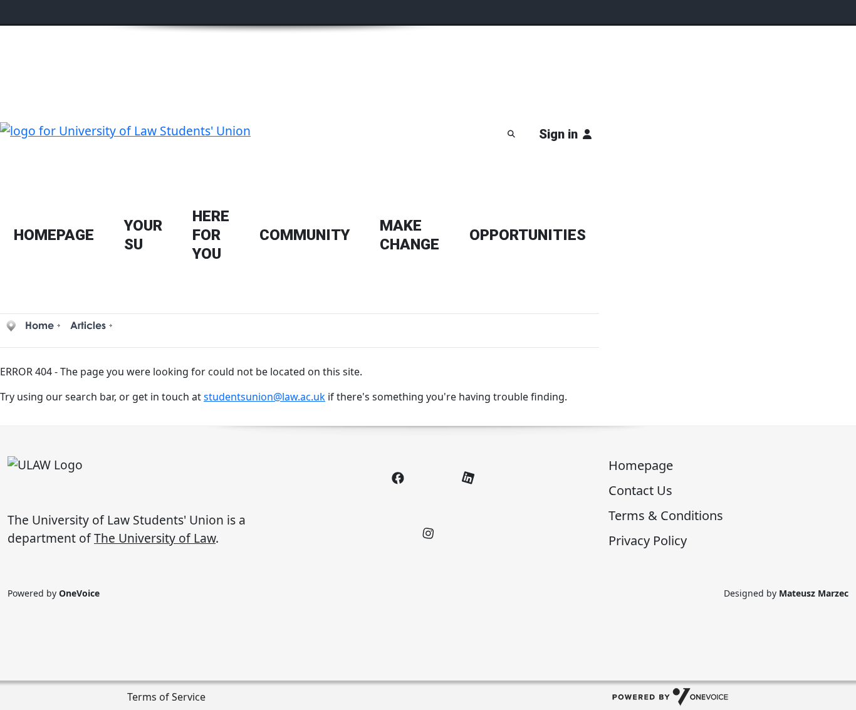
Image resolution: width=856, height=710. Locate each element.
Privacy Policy (647, 540)
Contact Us (640, 490)
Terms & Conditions (665, 515)
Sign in (558, 134)
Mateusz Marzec (813, 593)
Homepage (640, 465)
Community (304, 235)
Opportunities (527, 235)
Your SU (143, 235)
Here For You (210, 235)
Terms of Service (166, 697)
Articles (88, 325)
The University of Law (155, 538)
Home (39, 325)
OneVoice (79, 593)
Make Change (409, 235)
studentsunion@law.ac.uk (264, 397)
